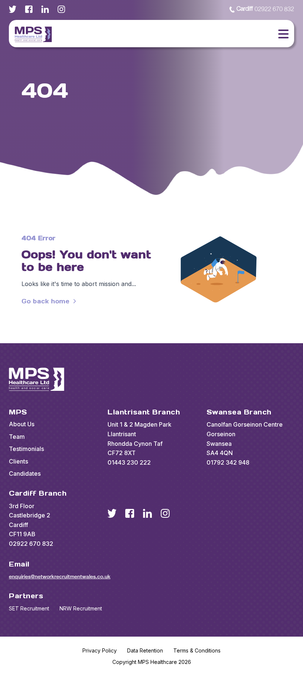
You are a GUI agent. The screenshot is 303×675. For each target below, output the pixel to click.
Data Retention (145, 650)
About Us (21, 424)
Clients (18, 461)
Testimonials (26, 448)
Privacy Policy (99, 650)
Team (17, 436)
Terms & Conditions (197, 650)
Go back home (45, 301)
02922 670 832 (265, 9)
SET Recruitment (29, 608)
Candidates (25, 473)
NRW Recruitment (80, 608)
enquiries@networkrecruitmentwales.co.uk (59, 576)
